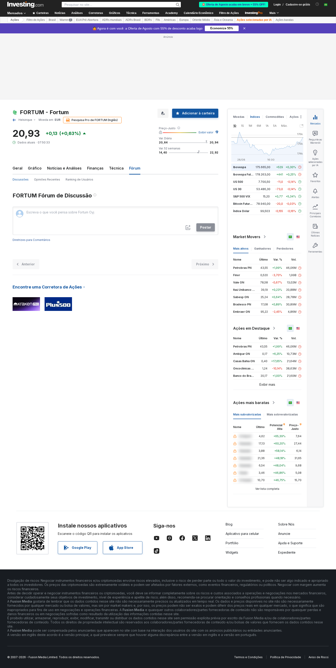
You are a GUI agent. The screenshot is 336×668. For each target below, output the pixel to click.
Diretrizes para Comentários (31, 240)
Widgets (232, 552)
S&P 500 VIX (241, 196)
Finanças (95, 168)
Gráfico (35, 168)
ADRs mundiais (112, 20)
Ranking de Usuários (79, 179)
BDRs (148, 20)
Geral (17, 168)
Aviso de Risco (318, 657)
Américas (170, 20)
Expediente (287, 552)
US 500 (238, 181)
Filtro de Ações (229, 13)
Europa (184, 20)
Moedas (238, 117)
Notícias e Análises (64, 168)
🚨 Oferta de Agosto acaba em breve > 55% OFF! (233, 4)
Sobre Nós (286, 524)
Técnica (116, 168)
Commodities (275, 117)
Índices (255, 117)
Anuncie (284, 534)
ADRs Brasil (133, 20)
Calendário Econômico (198, 13)
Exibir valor (206, 132)
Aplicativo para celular (242, 534)
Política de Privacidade (285, 657)
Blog (229, 524)
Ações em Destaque (251, 328)
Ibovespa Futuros (245, 174)
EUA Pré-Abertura (87, 20)
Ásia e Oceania (223, 20)
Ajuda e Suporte (290, 543)
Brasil (52, 20)
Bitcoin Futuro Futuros (248, 203)
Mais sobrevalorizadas (282, 414)
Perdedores (285, 248)
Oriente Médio (201, 20)
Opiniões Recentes (47, 179)
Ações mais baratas (251, 402)
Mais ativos (240, 248)
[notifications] (317, 4)
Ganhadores (262, 248)
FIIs (158, 20)
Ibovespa (239, 167)
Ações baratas (284, 20)
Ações (15, 20)
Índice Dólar (241, 211)
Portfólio (232, 543)
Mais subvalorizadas (247, 414)
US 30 (237, 189)
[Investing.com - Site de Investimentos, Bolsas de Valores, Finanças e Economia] (25, 4)
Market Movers (246, 236)
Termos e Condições (248, 657)
